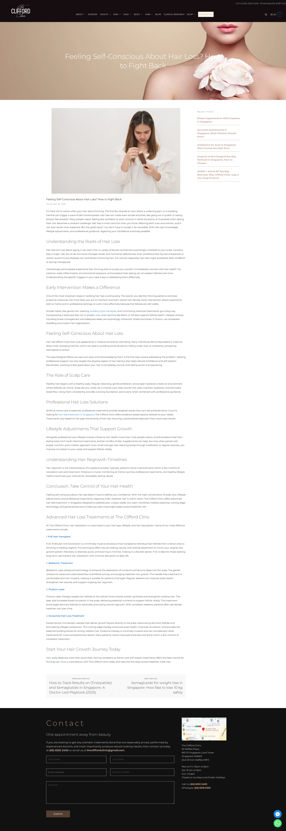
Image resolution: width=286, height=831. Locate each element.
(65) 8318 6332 (278, 3)
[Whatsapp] (278, 823)
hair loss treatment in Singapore (76, 414)
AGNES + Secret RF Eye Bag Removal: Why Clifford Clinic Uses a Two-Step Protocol (218, 174)
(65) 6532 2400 (251, 3)
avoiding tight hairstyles (103, 311)
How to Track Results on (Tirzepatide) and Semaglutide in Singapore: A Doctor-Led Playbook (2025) (80, 687)
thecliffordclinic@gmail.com (105, 750)
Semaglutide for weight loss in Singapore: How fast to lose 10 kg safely (155, 687)
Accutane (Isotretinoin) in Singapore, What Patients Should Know (216, 133)
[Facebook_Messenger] (278, 814)
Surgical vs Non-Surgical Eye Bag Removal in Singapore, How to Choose (216, 160)
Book (63, 661)
